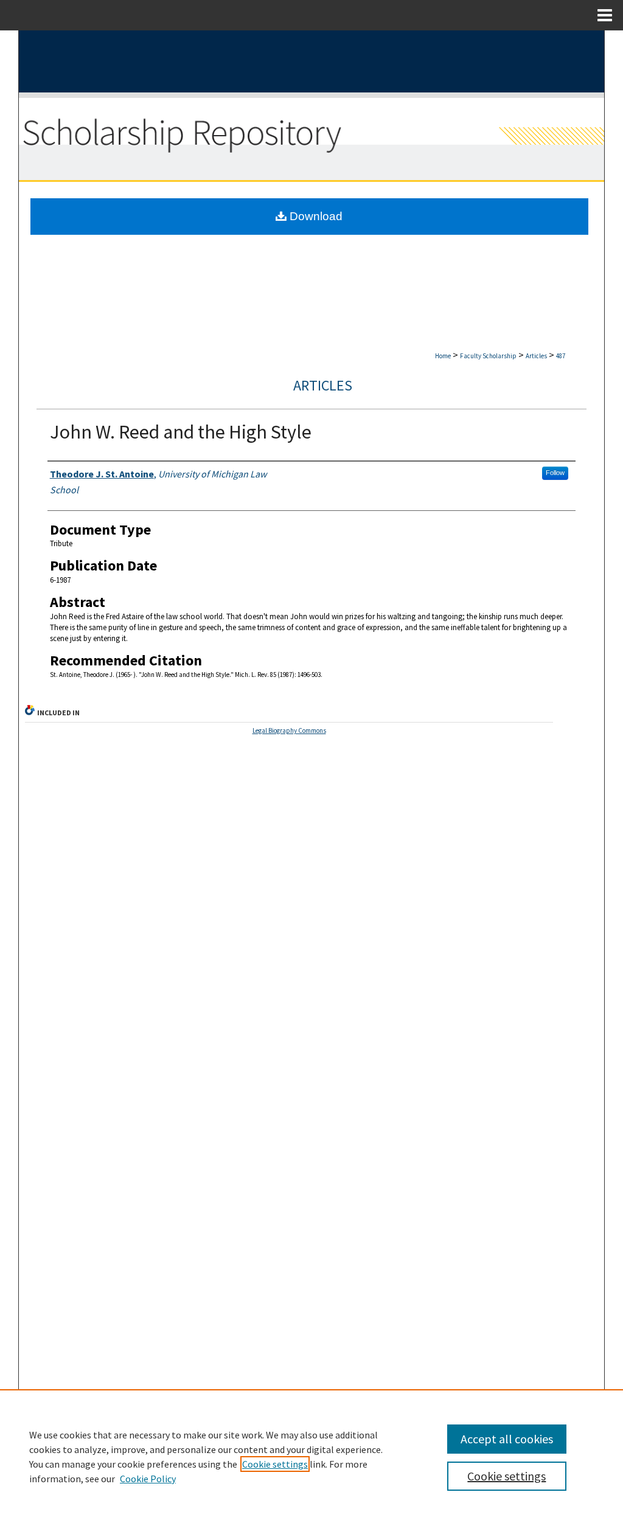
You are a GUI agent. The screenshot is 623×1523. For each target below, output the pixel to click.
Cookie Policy (148, 1479)
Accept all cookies (507, 1438)
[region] (311, 1456)
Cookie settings (275, 1464)
